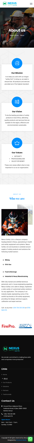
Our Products (7, 382)
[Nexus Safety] (10, 4)
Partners (5, 390)
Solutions (6, 386)
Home (5, 375)
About (6, 378)
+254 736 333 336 (19, 308)
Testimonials (7, 394)
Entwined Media (21, 440)
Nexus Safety (14, 35)
